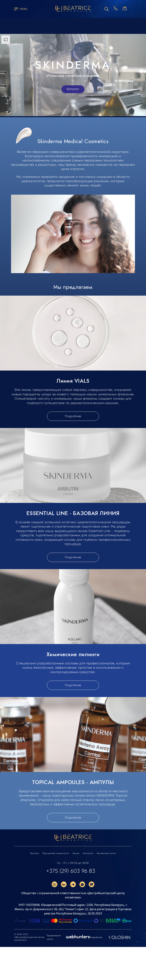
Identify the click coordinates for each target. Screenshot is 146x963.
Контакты (88, 853)
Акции (76, 853)
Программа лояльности (55, 853)
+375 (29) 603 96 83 (70, 871)
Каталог (73, 89)
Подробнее (73, 416)
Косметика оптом (106, 853)
